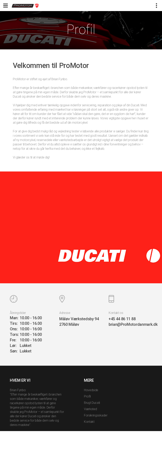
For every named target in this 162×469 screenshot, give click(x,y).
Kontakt (89, 422)
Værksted (90, 409)
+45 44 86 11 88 (122, 318)
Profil (87, 396)
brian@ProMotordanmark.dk (133, 324)
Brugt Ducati (92, 403)
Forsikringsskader (95, 415)
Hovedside (91, 390)
